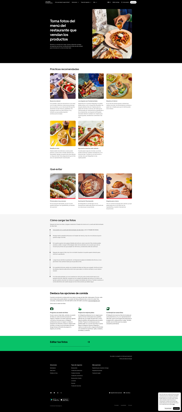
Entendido (176, 408)
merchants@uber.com (94, 300)
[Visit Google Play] (54, 399)
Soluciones (74, 2)
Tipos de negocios (85, 2)
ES (110, 2)
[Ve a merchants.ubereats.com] (49, 2)
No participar (168, 408)
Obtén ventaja (116, 2)
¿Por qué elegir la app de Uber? (62, 2)
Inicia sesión (126, 2)
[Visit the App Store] (64, 400)
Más (94, 2)
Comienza (133, 2)
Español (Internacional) (116, 392)
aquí (174, 404)
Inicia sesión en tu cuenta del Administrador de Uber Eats (68, 230)
